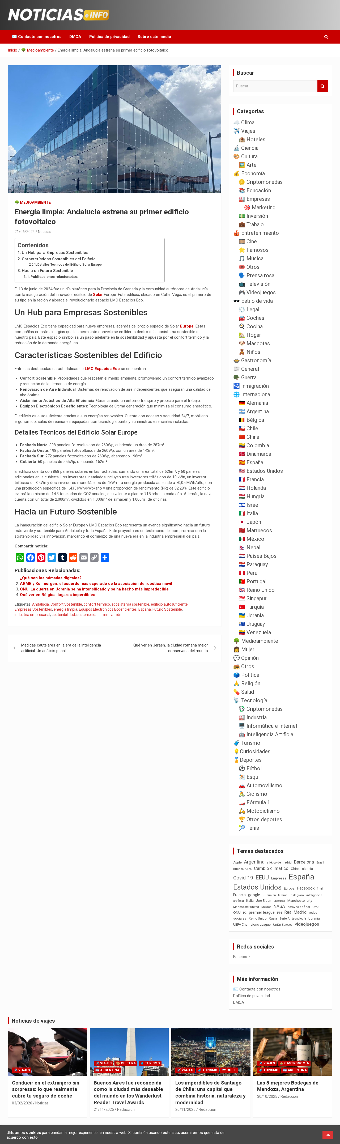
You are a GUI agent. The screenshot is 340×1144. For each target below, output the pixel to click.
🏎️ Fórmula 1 (254, 802)
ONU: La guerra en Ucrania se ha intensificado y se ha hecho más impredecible (94, 589)
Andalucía (40, 604)
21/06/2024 (25, 231)
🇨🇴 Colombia (254, 445)
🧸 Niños (249, 352)
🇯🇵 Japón (250, 522)
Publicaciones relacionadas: (54, 276)
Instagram (297, 895)
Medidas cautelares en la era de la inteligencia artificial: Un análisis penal (61, 648)
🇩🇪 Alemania (253, 403)
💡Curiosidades (251, 751)
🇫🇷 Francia (251, 479)
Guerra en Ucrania (274, 895)
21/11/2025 (104, 1109)
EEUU (262, 877)
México (266, 907)
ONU (237, 912)
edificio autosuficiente (169, 604)
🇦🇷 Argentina (254, 411)
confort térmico (97, 604)
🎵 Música (251, 258)
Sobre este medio (154, 36)
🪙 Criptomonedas (261, 182)
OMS (315, 907)
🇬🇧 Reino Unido (257, 590)
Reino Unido (257, 918)
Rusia (273, 918)
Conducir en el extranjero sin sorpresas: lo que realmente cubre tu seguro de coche (45, 1089)
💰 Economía (249, 173)
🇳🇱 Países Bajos (258, 556)
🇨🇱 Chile (248, 428)
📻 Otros (243, 666)
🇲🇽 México (251, 539)
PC (244, 913)
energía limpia (65, 609)
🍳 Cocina (251, 326)
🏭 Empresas (254, 199)
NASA (279, 906)
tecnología (299, 918)
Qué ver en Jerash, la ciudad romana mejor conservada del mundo (170, 648)
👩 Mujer (243, 649)
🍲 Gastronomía (252, 360)
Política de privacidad (109, 36)
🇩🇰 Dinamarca (255, 454)
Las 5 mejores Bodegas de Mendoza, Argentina (287, 1086)
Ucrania (314, 918)
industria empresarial (32, 615)
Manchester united (246, 907)
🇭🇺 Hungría (252, 496)
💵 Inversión (253, 216)
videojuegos (307, 924)
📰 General (246, 369)
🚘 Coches (251, 318)
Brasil (320, 862)
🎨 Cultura (245, 156)
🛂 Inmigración (251, 386)
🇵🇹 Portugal (252, 581)
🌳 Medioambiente (33, 202)
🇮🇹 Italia (248, 513)
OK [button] (328, 1135)
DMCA (75, 36)
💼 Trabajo (251, 224)
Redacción (126, 1109)
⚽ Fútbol (250, 768)
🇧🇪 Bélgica (251, 420)
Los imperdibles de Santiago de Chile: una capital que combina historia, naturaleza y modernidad (210, 1092)
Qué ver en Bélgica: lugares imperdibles (57, 594)
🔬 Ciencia (245, 148)
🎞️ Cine (248, 241)
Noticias (44, 231)
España (144, 609)
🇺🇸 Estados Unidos (261, 471)
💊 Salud (243, 692)
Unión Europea (282, 924)
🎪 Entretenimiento (256, 233)
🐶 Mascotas (254, 343)
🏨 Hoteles (252, 139)
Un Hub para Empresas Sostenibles (55, 252)
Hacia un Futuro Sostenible (47, 270)
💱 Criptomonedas (261, 709)
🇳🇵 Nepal (249, 547)
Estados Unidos (257, 887)
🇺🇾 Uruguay (252, 624)
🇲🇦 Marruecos (255, 530)
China (295, 869)
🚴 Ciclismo (253, 794)
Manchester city (299, 901)
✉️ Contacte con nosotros (36, 36)
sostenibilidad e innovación (98, 615)
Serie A (284, 918)
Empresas (278, 878)
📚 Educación (255, 190)
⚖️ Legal (249, 309)
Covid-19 (243, 878)
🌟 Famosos (254, 250)
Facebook (305, 888)
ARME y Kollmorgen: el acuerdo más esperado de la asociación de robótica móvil (96, 583)
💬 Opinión (246, 658)
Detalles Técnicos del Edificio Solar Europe (69, 264)
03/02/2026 (22, 1103)
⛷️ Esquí (249, 777)
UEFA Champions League (252, 924)
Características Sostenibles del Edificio (59, 259)
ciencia (307, 869)
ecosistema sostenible (130, 604)
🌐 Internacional (252, 394)
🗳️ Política (246, 675)
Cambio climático (271, 868)
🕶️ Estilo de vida (253, 301)
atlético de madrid (279, 862)
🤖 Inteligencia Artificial (267, 734)
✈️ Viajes (244, 131)
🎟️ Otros (249, 267)
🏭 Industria (253, 717)
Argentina (254, 862)
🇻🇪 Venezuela (255, 632)
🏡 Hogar (250, 335)
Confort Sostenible (66, 604)
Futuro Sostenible (167, 609)
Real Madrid (295, 912)
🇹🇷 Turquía (251, 607)
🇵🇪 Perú (248, 573)
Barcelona (304, 862)
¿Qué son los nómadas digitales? (51, 578)
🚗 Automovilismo (260, 785)
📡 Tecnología (250, 700)
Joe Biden (263, 901)
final (320, 888)
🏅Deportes (247, 760)
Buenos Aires (242, 869)
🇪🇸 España (251, 462)
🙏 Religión (246, 683)
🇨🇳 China (249, 437)
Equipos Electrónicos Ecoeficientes (108, 609)
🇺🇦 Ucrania (251, 615)
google (254, 895)
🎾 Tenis (249, 828)
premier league (262, 912)
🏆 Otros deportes (260, 819)
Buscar (322, 86)
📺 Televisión (254, 284)
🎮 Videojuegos (257, 292)
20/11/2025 (185, 1109)
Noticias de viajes (33, 1021)
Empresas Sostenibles (33, 609)
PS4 (279, 913)
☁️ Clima (243, 122)
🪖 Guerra (245, 377)
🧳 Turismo (246, 743)
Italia (250, 901)
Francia (239, 895)
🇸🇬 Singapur (253, 598)
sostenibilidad (63, 615)
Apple (237, 862)
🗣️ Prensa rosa (256, 275)
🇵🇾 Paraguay (253, 564)
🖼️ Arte (248, 165)
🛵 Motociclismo (259, 811)
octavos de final (298, 907)
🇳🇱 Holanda (252, 488)
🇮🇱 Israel (249, 505)
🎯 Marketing (259, 207)
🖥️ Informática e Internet (268, 726)
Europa (289, 888)
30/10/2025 (267, 1096)
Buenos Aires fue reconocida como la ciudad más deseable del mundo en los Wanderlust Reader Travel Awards (128, 1092)
